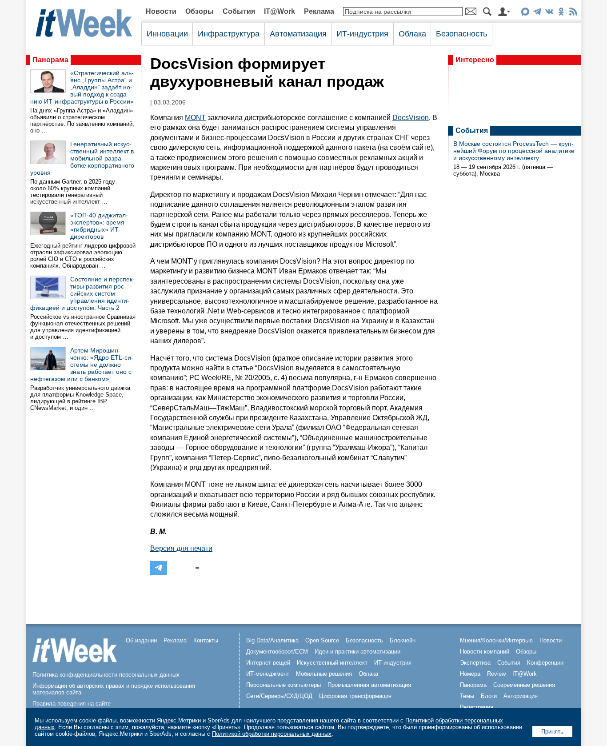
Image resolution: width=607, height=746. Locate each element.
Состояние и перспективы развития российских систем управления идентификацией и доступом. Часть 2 (82, 293)
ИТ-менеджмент (267, 673)
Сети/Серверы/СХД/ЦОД (279, 696)
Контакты (205, 640)
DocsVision (410, 117)
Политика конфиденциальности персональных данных (106, 674)
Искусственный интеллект (332, 662)
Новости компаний (484, 651)
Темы (467, 696)
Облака (412, 33)
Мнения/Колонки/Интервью (496, 640)
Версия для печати (181, 548)
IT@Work (279, 11)
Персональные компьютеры (283, 685)
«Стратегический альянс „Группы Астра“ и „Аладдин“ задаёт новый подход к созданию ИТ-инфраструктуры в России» (82, 87)
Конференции (545, 662)
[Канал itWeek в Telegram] (537, 13)
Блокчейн (402, 640)
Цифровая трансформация (355, 696)
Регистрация (476, 707)
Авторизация (520, 696)
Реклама (319, 11)
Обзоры (199, 11)
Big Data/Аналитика (272, 640)
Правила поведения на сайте (71, 703)
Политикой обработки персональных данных (271, 733)
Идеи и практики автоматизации (357, 651)
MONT (195, 117)
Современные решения (524, 685)
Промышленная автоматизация (369, 685)
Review (496, 673)
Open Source (322, 640)
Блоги (489, 696)
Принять (552, 731)
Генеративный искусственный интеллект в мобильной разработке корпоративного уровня (82, 158)
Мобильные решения (324, 673)
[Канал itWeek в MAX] (525, 13)
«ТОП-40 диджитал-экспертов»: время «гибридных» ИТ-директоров (99, 226)
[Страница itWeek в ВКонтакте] (549, 13)
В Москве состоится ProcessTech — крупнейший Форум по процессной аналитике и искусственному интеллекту (514, 150)
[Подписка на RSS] (573, 13)
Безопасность (461, 33)
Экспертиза (475, 662)
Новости (161, 11)
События (239, 11)
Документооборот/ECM (277, 651)
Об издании (141, 640)
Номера (470, 673)
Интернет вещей (268, 662)
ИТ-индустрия (362, 33)
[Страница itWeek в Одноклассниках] (561, 13)
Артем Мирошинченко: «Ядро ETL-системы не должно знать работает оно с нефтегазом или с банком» (81, 364)
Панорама (50, 60)
